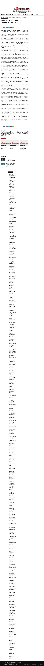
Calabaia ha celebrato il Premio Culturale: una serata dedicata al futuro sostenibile (12, 421)
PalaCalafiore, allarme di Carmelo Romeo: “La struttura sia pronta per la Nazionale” (12, 296)
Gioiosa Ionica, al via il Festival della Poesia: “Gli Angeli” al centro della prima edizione (12, 528)
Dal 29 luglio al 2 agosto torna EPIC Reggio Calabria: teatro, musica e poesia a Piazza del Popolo (10, 164)
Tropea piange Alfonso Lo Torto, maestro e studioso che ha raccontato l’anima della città (12, 538)
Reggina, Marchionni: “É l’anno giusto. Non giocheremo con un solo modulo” (12, 464)
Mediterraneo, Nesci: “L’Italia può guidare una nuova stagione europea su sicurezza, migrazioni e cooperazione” (12, 237)
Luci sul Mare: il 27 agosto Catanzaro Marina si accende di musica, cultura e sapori (12, 356)
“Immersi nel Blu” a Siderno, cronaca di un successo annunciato (13, 148)
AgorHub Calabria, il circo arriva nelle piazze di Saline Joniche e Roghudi (12, 232)
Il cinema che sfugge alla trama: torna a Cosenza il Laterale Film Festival (12, 426)
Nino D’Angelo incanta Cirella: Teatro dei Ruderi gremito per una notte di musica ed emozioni (12, 509)
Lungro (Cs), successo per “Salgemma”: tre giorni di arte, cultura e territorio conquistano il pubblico (12, 272)
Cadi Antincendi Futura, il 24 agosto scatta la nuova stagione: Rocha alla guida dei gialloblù (12, 291)
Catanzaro (32, 664)
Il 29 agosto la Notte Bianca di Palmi (12, 330)
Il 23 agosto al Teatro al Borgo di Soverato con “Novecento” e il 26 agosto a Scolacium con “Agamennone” (12, 365)
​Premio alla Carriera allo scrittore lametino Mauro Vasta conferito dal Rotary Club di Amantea (12, 488)
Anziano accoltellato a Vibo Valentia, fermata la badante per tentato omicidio (12, 542)
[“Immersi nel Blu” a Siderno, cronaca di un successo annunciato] (14, 143)
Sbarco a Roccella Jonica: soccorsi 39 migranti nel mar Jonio (12, 282)
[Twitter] (9, 27)
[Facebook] (7, 27)
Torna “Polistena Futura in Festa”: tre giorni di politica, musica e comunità (12, 222)
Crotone (38, 664)
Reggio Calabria (28, 664)
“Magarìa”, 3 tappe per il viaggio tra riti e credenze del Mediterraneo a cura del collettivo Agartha (12, 588)
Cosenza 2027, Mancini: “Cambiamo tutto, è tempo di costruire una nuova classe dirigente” (12, 413)
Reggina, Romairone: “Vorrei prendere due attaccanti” (12, 468)
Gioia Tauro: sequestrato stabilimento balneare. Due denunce (12, 318)
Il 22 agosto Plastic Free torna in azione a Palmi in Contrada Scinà (12, 657)
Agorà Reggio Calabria (8, 17)
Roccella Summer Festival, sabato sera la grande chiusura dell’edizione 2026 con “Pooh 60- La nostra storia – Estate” (12, 286)
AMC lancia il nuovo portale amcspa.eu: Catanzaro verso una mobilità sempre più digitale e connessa (12, 483)
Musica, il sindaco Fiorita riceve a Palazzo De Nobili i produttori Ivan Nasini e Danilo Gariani (12, 277)
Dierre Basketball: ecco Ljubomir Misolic (12, 451)
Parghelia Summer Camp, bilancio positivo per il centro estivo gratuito (12, 472)
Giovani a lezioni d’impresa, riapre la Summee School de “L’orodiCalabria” (12, 573)
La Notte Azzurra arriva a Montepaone (12, 577)
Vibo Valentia (41, 664)
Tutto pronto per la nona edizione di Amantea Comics (12, 448)
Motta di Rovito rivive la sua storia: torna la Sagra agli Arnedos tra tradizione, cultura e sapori (12, 477)
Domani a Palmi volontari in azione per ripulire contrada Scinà (12, 409)
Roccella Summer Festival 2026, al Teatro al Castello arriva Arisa (12, 556)
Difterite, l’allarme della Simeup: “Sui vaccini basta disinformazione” (12, 218)
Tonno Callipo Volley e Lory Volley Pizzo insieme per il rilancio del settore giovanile (12, 267)
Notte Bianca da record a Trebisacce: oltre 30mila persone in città (12, 547)
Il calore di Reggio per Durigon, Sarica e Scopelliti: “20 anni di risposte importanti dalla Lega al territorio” (10, 160)
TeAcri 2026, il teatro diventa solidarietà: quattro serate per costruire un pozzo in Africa (12, 498)
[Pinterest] (11, 27)
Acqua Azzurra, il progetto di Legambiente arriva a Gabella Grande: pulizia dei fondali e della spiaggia (12, 306)
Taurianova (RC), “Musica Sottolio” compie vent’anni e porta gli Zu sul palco (12, 300)
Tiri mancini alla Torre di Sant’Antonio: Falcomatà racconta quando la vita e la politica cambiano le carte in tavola (12, 335)
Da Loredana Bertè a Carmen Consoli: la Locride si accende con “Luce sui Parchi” (12, 252)
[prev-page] (1, 151)
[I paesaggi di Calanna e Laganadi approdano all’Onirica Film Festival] (5, 143)
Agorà (4, 17)
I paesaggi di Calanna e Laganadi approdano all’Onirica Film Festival (5, 148)
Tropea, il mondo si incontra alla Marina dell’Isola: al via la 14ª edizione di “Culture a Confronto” (12, 504)
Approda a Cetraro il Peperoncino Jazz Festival (12, 433)
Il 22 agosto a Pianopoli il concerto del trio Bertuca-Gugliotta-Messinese (12, 639)
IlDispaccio (24, 664)
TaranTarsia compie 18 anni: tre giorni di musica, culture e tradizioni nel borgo (12, 518)
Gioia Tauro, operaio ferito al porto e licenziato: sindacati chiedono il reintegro (12, 514)
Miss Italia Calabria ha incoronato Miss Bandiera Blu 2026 (12, 383)
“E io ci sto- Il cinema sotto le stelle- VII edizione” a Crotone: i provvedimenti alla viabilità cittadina (12, 400)
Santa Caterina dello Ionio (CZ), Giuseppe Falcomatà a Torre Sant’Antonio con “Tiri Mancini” (12, 493)
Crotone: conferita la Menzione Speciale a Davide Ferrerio (12, 340)
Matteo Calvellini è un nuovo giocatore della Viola (12, 444)
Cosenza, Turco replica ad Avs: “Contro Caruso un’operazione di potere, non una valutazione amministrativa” (12, 257)
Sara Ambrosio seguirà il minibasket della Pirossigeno (12, 455)
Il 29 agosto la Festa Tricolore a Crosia (12, 181)
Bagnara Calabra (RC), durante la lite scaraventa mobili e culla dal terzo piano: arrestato (12, 523)
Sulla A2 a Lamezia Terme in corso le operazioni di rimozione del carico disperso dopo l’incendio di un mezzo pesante (12, 582)
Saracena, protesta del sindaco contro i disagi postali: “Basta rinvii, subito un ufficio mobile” (12, 533)
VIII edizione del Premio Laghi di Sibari (12, 430)
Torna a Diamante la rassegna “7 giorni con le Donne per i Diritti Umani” (12, 202)
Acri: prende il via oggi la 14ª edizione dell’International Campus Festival (12, 653)
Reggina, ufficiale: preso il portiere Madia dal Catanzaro (12, 437)
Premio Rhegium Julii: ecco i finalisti (12, 570)
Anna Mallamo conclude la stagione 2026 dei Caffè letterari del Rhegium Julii (12, 628)
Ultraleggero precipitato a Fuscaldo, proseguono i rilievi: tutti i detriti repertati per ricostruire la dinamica (12, 247)
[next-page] (2, 151)
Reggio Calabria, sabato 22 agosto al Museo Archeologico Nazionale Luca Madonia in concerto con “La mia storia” (12, 619)
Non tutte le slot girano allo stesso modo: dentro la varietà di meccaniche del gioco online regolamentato (12, 459)
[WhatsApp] (13, 27)
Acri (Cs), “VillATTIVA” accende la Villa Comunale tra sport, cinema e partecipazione (12, 242)
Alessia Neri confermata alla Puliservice (12, 440)
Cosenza (35, 664)
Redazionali (3, 156)
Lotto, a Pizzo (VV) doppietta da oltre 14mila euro (11, 373)
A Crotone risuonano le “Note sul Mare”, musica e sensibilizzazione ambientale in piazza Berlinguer (12, 263)
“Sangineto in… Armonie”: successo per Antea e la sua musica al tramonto (12, 395)
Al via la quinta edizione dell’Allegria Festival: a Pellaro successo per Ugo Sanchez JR (12, 643)
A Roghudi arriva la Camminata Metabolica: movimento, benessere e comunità (12, 648)
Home (1, 17)
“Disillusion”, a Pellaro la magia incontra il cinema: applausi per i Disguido (12, 405)
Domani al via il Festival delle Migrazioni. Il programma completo (12, 624)
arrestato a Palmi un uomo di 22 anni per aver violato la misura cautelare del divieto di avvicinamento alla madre (12, 606)
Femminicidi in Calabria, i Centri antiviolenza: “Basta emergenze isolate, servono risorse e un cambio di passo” (12, 227)
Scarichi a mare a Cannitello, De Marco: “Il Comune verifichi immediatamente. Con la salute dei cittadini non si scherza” (12, 344)
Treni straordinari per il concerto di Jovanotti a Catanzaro (12, 560)
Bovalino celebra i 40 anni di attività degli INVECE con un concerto (12, 190)
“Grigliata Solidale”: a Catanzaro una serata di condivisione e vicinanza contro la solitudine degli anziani (12, 600)
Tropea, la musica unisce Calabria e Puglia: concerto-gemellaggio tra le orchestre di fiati (12, 214)
